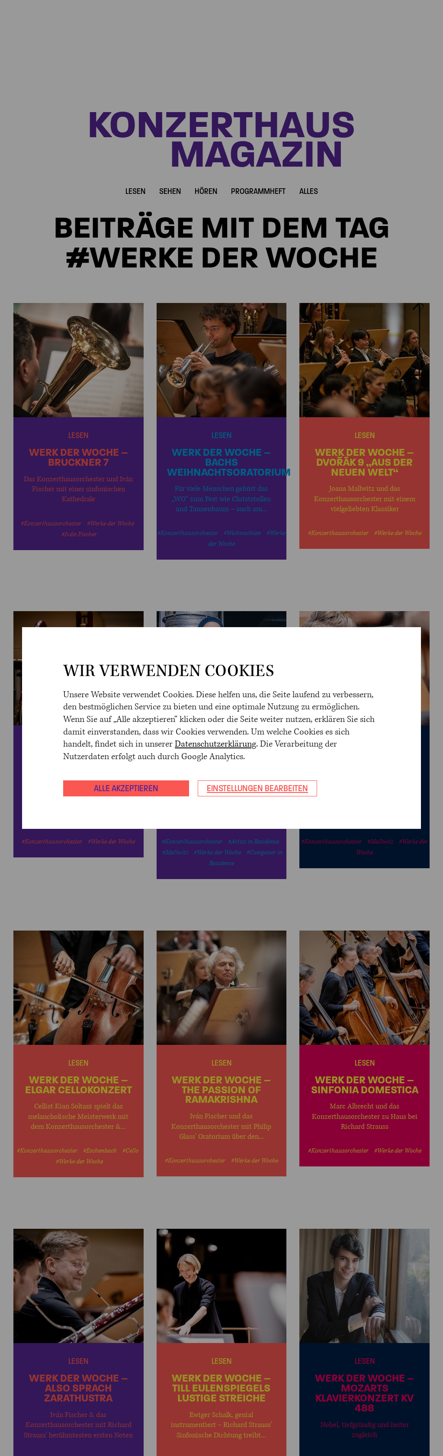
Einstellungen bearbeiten (257, 788)
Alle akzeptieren (126, 788)
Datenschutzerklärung (215, 744)
